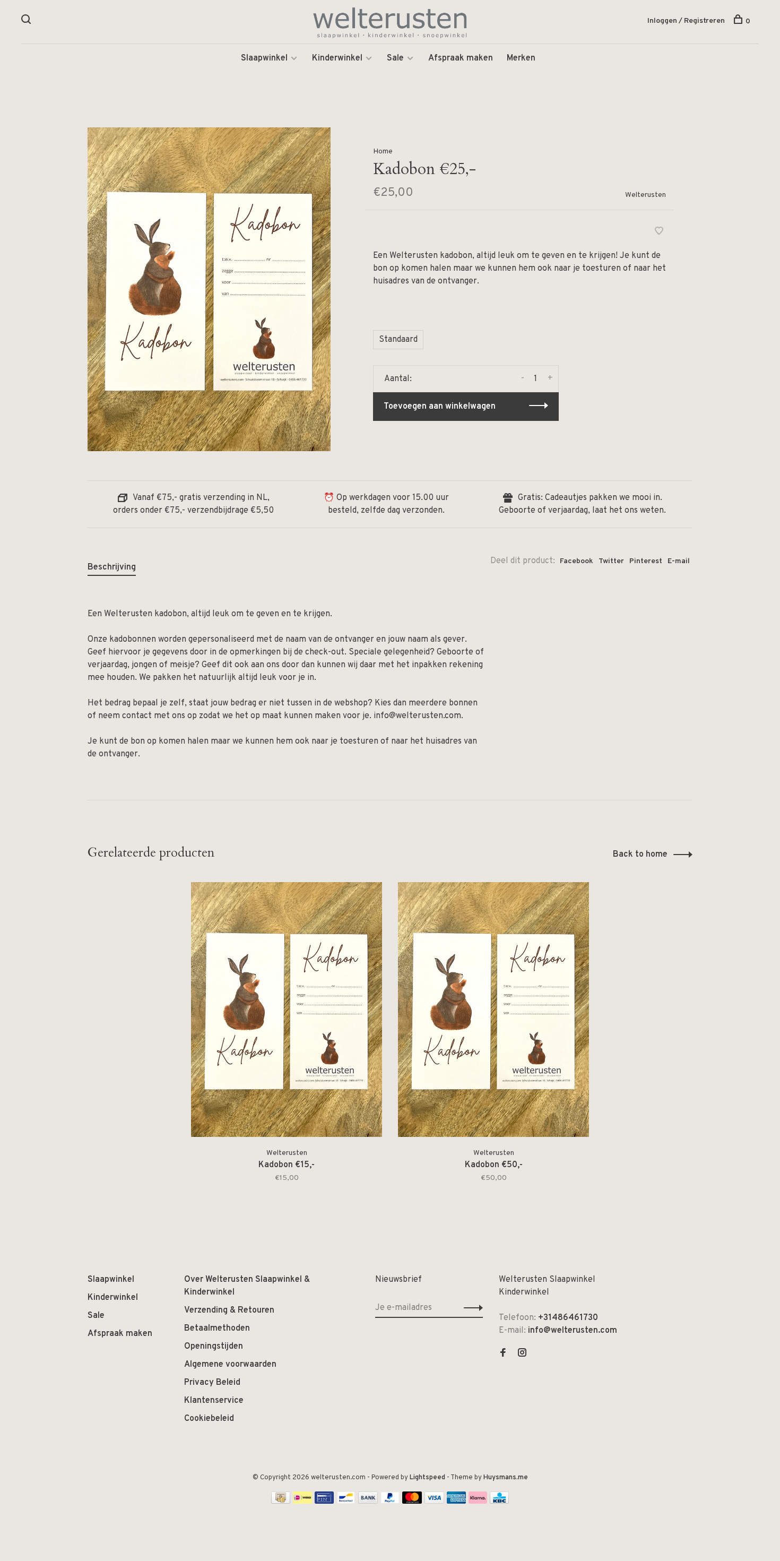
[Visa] (434, 1501)
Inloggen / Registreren (686, 20)
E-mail (679, 561)
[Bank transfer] (368, 1501)
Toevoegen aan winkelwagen (440, 406)
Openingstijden (213, 1346)
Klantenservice (214, 1400)
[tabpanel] (286, 1046)
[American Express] (456, 1501)
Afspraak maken (460, 58)
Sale (395, 58)
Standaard (398, 339)
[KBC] (499, 1501)
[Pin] (324, 1501)
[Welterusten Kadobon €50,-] (493, 1009)
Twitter (611, 561)
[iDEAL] (302, 1501)
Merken (521, 58)
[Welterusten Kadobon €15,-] (286, 1009)
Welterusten (645, 195)
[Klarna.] (478, 1501)
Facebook (576, 561)
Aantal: (398, 379)
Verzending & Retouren (229, 1310)
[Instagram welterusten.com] (522, 1354)
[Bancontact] (346, 1501)
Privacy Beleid (212, 1382)
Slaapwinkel (264, 58)
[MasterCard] (412, 1501)
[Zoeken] (27, 21)
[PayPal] (390, 1501)
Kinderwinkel (337, 58)
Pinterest (645, 561)
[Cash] (280, 1501)
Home (383, 151)
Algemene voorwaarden (230, 1364)
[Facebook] (503, 1354)
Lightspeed (427, 1477)
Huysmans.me (505, 1477)
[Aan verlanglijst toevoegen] (659, 232)
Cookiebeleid (209, 1418)
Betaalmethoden (217, 1328)
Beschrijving (112, 567)
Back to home (640, 854)
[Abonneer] (470, 1307)
